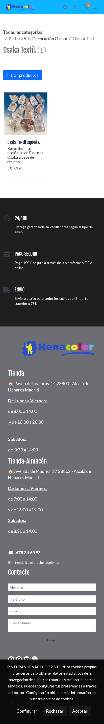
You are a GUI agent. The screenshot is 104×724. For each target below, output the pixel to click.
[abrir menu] (95, 7)
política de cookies (58, 699)
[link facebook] (11, 659)
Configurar (26, 711)
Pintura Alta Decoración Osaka (38, 38)
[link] (20, 7)
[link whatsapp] (34, 659)
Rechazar (55, 711)
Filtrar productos (22, 75)
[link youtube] (27, 659)
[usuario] (75, 7)
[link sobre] (52, 351)
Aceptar (80, 711)
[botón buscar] (65, 7)
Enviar (52, 640)
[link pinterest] (19, 659)
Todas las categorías (22, 32)
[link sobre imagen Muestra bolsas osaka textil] (26, 113)
